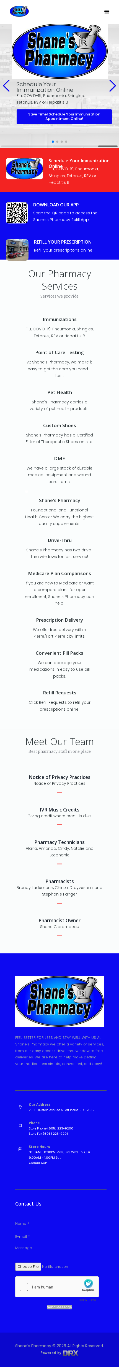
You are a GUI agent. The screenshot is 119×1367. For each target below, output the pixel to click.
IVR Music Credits (59, 810)
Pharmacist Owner (59, 920)
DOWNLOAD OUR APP (56, 205)
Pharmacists (59, 881)
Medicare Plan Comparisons (59, 573)
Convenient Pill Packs (59, 653)
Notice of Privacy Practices (59, 777)
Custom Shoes (59, 425)
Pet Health (59, 392)
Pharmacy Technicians (59, 842)
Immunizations (60, 319)
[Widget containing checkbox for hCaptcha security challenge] (57, 1290)
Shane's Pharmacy (59, 500)
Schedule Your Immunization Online (79, 163)
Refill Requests (59, 692)
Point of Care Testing (59, 352)
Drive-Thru (60, 540)
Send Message (59, 1307)
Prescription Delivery (59, 620)
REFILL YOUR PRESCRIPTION (63, 242)
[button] (6, 86)
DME (59, 458)
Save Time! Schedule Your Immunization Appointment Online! (64, 117)
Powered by (51, 1352)
